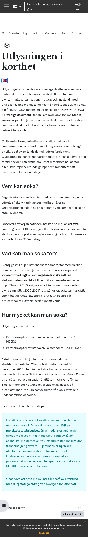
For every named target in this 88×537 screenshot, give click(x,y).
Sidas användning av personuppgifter (44, 528)
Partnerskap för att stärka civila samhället (57, 33)
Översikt (4, 33)
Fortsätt (44, 533)
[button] (16, 6)
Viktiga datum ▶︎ (72, 514)
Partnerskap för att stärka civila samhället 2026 (26, 33)
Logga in (77, 6)
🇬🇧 (5, 80)
